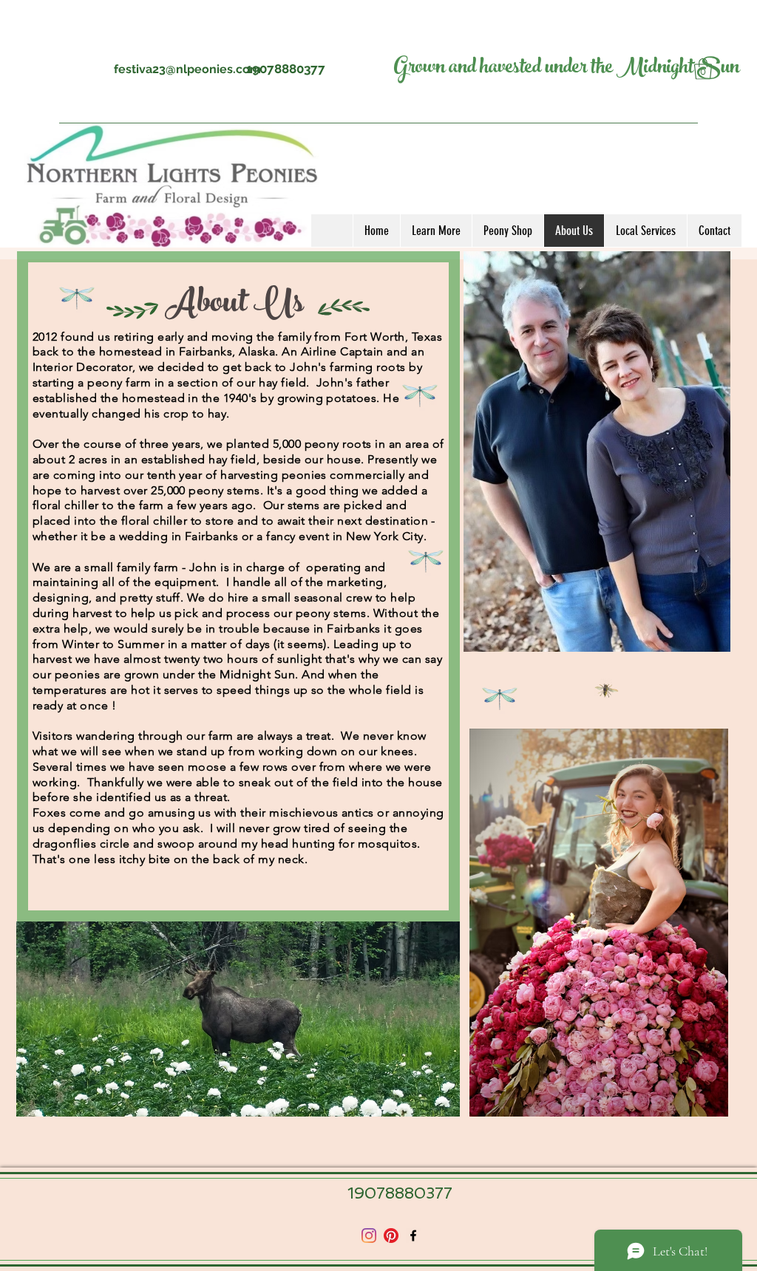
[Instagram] (368, 1235)
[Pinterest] (391, 1235)
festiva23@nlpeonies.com (187, 69)
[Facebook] (413, 1235)
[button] (436, 230)
